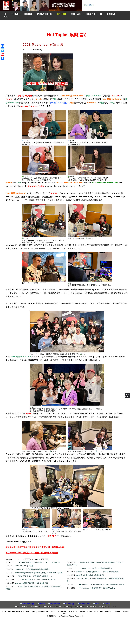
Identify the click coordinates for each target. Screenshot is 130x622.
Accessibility (91, 606)
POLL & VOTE (90, 14)
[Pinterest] (2, 54)
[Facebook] (2, 46)
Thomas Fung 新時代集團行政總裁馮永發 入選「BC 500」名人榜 (38, 573)
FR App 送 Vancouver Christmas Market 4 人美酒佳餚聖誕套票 (101, 584)
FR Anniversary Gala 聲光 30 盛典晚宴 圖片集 (95, 568)
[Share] (2, 58)
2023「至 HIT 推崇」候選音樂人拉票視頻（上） (35, 576)
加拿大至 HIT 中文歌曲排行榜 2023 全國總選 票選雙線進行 (97, 572)
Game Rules (35, 606)
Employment (79, 606)
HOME (4, 14)
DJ (101, 14)
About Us (25, 606)
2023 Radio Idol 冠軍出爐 (24, 566)
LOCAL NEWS (28, 14)
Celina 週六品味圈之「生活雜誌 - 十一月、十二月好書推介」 (40, 562)
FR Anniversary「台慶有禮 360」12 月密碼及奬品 (97, 588)
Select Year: (20, 559)
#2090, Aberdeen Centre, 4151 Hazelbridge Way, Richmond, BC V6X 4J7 (28, 611)
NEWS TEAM (111, 14)
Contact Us (47, 606)
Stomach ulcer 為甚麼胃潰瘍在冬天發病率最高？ (32, 569)
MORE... (6, 17)
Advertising (68, 606)
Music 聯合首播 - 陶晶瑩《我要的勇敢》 (90, 575)
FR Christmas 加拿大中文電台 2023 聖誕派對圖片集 (37, 579)
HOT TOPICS (61, 14)
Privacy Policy (104, 606)
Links (114, 606)
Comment (57, 606)
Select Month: (35, 559)
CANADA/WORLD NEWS (44, 14)
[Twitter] (2, 50)
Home (17, 606)
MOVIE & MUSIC (76, 14)
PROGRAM (15, 14)
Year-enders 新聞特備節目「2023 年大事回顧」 (32, 583)
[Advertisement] (67, 23)
